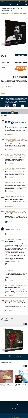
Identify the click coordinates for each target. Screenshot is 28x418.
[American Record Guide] (2, 139)
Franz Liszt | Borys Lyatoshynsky (14, 356)
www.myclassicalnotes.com (11, 285)
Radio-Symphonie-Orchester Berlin (7, 86)
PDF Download (10, 134)
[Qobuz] (24, 76)
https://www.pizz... (21, 301)
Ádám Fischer (3, 87)
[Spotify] (16, 76)
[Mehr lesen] (14, 131)
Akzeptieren (11, 417)
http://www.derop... (22, 212)
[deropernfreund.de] (2, 211)
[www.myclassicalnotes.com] (2, 285)
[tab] (2, 113)
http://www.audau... (9, 270)
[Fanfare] (2, 154)
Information (16, 417)
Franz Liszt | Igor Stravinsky (6, 385)
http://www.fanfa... (21, 155)
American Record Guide (10, 139)
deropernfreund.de (9, 211)
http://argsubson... (9, 141)
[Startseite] (14, 4)
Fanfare (7, 154)
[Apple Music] (13, 76)
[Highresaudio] (22, 76)
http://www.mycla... (21, 286)
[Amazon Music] (18, 76)
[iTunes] (20, 76)
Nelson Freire (3, 85)
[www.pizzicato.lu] (2, 300)
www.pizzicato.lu (9, 300)
